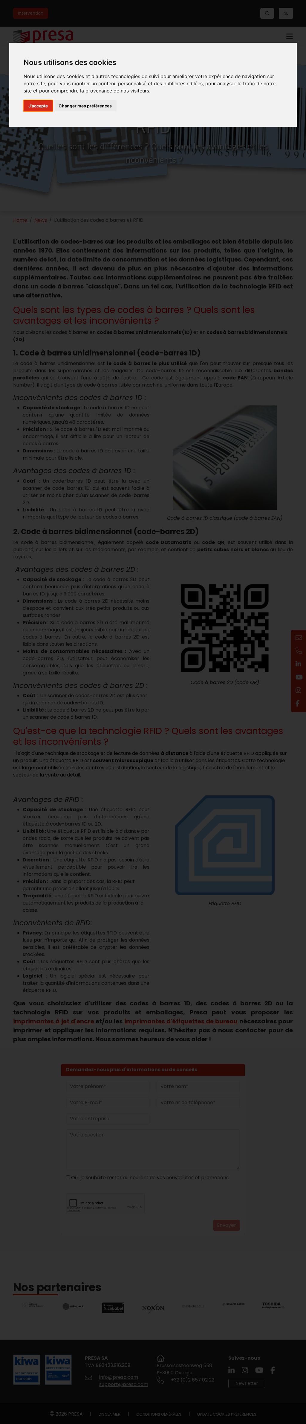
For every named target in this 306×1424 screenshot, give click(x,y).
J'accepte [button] (38, 105)
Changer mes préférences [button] (85, 105)
